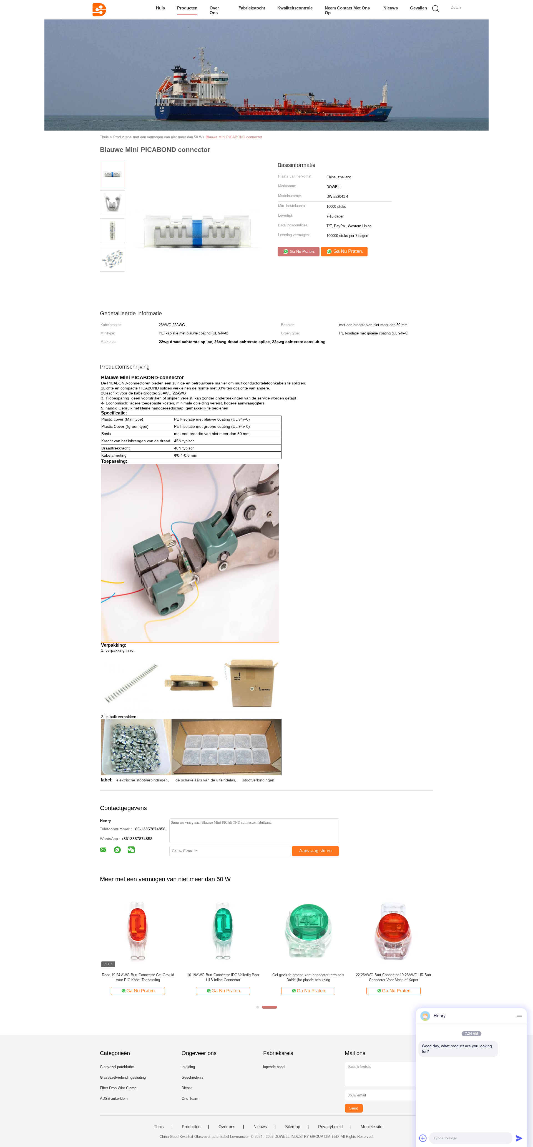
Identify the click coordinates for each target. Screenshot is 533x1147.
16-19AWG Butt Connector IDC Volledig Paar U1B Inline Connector (223, 977)
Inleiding (188, 1067)
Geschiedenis (192, 1077)
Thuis (159, 1127)
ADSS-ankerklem (114, 1098)
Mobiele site (371, 1127)
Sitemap (292, 1127)
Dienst (187, 1088)
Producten (187, 8)
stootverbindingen (258, 780)
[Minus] (519, 1016)
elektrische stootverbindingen (142, 780)
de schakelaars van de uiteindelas (205, 780)
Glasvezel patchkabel (117, 1067)
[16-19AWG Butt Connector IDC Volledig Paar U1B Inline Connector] (223, 930)
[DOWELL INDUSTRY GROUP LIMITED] (99, 9)
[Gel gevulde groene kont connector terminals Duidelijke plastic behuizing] (308, 930)
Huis (160, 8)
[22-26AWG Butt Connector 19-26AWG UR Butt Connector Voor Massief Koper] (393, 930)
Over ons (214, 10)
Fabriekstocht (251, 8)
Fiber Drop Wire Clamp (118, 1088)
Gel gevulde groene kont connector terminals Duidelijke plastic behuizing (308, 977)
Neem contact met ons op (347, 10)
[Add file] (423, 1138)
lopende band (274, 1067)
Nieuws (390, 8)
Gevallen (418, 8)
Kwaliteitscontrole (295, 8)
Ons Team (190, 1098)
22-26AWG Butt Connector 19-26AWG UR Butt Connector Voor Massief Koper (393, 977)
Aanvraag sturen (315, 850)
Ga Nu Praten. (302, 251)
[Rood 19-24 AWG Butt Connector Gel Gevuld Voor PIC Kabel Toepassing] (138, 930)
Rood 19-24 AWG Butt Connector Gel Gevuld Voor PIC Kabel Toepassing (138, 977)
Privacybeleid (330, 1127)
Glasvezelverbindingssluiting (123, 1077)
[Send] (519, 1138)
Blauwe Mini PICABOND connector (234, 137)
